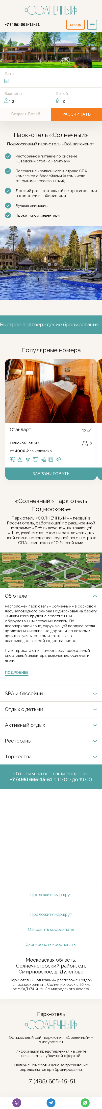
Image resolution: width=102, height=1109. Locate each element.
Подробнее (16, 672)
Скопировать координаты (51, 944)
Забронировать (51, 473)
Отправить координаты (51, 929)
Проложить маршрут (51, 894)
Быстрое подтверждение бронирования (49, 325)
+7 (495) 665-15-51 (22, 24)
